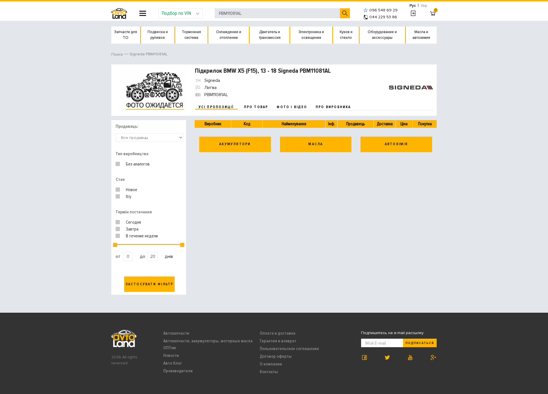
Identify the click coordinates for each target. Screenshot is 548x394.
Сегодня (133, 222)
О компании (271, 364)
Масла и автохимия (421, 35)
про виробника (333, 107)
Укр (424, 5)
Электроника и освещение (311, 35)
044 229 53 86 (383, 17)
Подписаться (420, 343)
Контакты (269, 371)
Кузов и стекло (346, 35)
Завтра (132, 229)
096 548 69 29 (383, 10)
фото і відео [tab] (292, 107)
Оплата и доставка (277, 333)
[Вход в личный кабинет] (413, 13)
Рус (413, 5)
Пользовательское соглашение (289, 348)
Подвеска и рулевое (158, 35)
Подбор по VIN (176, 13)
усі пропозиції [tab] (216, 107)
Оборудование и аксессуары (382, 35)
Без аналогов (138, 164)
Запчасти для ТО (125, 35)
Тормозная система (191, 35)
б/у (128, 196)
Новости (171, 355)
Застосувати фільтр (150, 284)
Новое (131, 190)
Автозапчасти (176, 333)
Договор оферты (276, 356)
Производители (178, 370)
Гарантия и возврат (278, 341)
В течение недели (142, 236)
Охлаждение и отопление (228, 35)
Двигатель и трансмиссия (270, 35)
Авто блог (172, 363)
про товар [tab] (256, 107)
